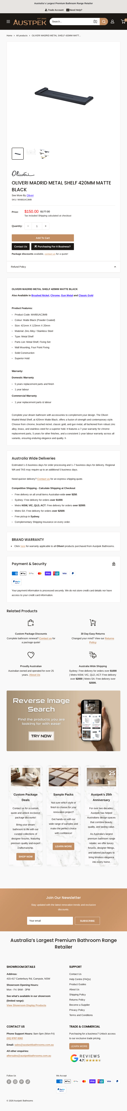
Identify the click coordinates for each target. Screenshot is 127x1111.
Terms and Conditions (81, 1015)
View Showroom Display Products (26, 1005)
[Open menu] (8, 21)
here (23, 546)
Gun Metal (67, 295)
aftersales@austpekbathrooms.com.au (29, 1055)
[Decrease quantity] (28, 226)
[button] (123, 22)
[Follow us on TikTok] (27, 1081)
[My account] (112, 21)
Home (9, 35)
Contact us (43, 478)
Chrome (55, 295)
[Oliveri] (28, 170)
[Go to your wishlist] (118, 21)
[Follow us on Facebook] (9, 1081)
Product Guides (77, 984)
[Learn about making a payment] (44, 578)
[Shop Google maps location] (85, 1055)
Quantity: (17, 226)
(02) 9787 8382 (15, 1038)
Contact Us (20, 246)
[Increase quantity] (45, 226)
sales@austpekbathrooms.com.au (34, 1044)
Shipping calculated (48, 215)
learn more (63, 846)
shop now (26, 856)
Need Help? (76, 10)
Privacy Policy (77, 1009)
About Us (34, 674)
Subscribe (87, 920)
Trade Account (56, 10)
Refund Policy (18, 266)
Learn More (79, 1046)
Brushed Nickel (40, 295)
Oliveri (30, 195)
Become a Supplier (79, 1004)
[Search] (104, 21)
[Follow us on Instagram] (15, 1081)
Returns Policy (77, 999)
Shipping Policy (77, 994)
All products (22, 35)
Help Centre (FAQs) (80, 979)
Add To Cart (43, 237)
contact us (50, 254)
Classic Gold (86, 295)
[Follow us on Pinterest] (21, 1081)
